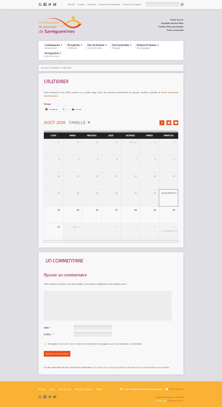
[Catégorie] (175, 122)
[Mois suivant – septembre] (161, 122)
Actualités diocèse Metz (172, 23)
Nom (47, 328)
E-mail (48, 334)
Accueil (71, 4)
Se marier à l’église (132, 4)
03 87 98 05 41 (176, 389)
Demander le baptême (109, 4)
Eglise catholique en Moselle (169, 397)
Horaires (91, 4)
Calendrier (67, 68)
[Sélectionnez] (168, 122)
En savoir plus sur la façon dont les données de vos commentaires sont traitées (131, 367)
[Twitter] (49, 4)
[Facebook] (45, 4)
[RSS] (40, 4)
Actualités (54, 68)
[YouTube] (54, 4)
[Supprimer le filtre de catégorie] (89, 122)
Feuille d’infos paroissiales (170, 26)
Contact (81, 4)
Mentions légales (83, 389)
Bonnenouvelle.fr (175, 400)
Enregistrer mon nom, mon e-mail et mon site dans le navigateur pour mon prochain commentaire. (95, 344)
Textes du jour (176, 19)
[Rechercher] (181, 4)
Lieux (52, 389)
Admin (99, 389)
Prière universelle (175, 30)
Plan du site (65, 389)
